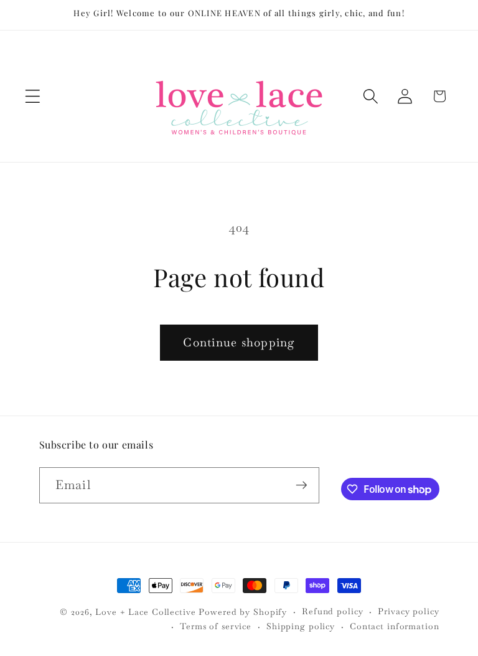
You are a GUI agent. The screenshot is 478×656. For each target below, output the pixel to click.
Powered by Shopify (243, 611)
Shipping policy (300, 626)
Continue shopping (238, 342)
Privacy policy (408, 611)
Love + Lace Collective (145, 611)
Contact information (394, 626)
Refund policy (332, 611)
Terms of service (215, 626)
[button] (33, 96)
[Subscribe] (301, 485)
